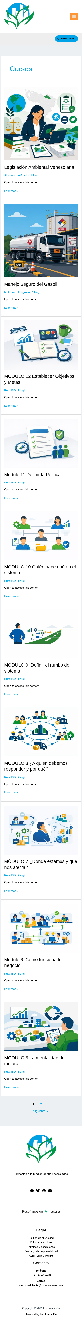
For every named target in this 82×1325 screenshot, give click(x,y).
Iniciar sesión (67, 39)
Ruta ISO (10, 390)
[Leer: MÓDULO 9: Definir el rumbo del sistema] (41, 633)
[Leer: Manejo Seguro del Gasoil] (41, 240)
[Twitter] (38, 1190)
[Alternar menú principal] (74, 16)
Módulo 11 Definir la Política (32, 474)
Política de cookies (41, 1242)
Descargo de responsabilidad (41, 1251)
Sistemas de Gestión (17, 175)
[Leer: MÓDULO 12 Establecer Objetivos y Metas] (41, 344)
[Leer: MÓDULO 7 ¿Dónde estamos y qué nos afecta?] (41, 829)
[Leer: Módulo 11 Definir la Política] (41, 443)
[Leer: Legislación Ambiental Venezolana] (41, 123)
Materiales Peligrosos (17, 292)
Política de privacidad (41, 1237)
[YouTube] (50, 1190)
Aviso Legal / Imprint (41, 1255)
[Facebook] (32, 1190)
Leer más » (11, 191)
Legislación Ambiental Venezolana (39, 167)
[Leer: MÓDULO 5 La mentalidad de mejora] (41, 1026)
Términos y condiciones (41, 1246)
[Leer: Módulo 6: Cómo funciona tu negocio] (41, 927)
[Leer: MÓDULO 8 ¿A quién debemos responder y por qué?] (41, 731)
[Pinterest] (44, 1190)
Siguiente (41, 1111)
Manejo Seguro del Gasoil (30, 284)
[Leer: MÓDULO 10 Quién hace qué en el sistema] (41, 535)
